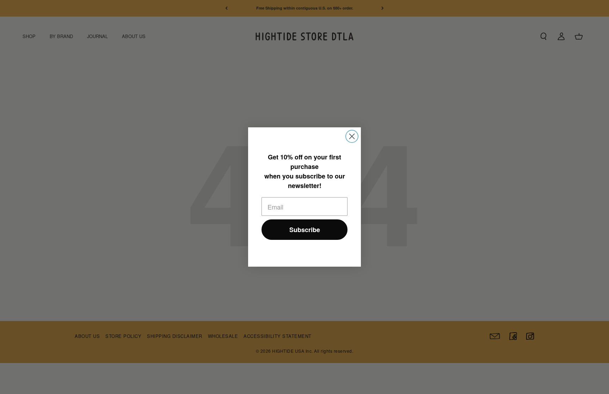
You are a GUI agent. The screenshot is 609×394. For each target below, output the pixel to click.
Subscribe (304, 229)
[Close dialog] (352, 136)
